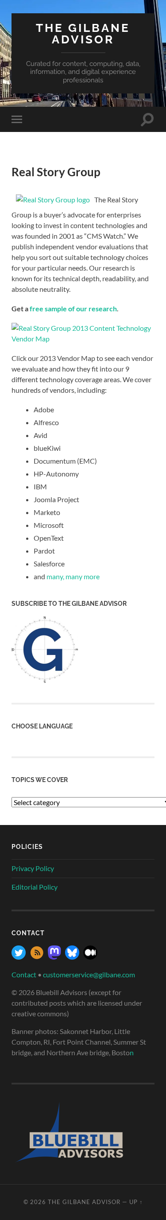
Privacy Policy (33, 868)
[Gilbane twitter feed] (19, 957)
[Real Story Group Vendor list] (83, 338)
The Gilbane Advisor (83, 33)
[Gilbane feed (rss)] (37, 957)
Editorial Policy (35, 887)
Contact (24, 974)
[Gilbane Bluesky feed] (72, 957)
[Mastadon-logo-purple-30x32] (54, 957)
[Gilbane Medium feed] (90, 957)
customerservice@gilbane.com (89, 974)
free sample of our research (73, 308)
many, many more (73, 576)
